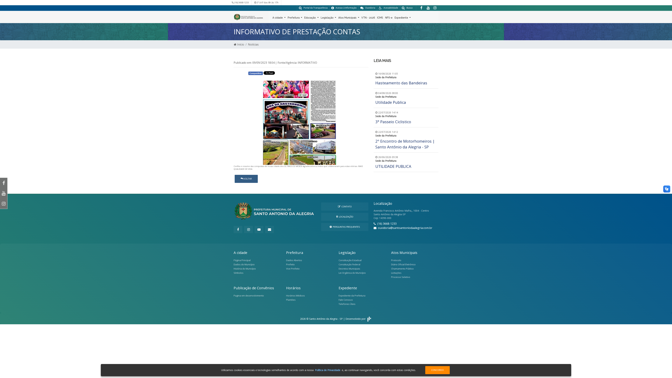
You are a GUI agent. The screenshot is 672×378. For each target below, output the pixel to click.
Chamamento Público (402, 268)
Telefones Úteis (347, 304)
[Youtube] (428, 7)
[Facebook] (421, 7)
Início (240, 44)
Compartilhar (256, 73)
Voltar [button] (247, 178)
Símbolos (238, 272)
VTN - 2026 (368, 17)
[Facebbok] (238, 229)
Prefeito (290, 264)
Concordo (437, 370)
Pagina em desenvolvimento (249, 295)
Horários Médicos (295, 295)
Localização (345, 216)
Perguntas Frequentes (346, 226)
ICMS (380, 17)
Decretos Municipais (349, 268)
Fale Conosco (346, 299)
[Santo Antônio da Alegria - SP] (248, 17)
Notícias (253, 44)
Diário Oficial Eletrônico (403, 264)
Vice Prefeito (293, 268)
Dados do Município (244, 264)
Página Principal (242, 260)
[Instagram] (435, 7)
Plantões (291, 299)
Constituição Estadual (350, 260)
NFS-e (389, 17)
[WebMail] (269, 229)
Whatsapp (288, 74)
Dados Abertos (294, 260)
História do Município (245, 268)
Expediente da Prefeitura (352, 295)
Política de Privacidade (327, 370)
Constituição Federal (349, 264)
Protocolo (396, 260)
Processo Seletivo (400, 277)
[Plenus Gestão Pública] (369, 318)
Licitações (396, 272)
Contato (346, 206)
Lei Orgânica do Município (352, 272)
